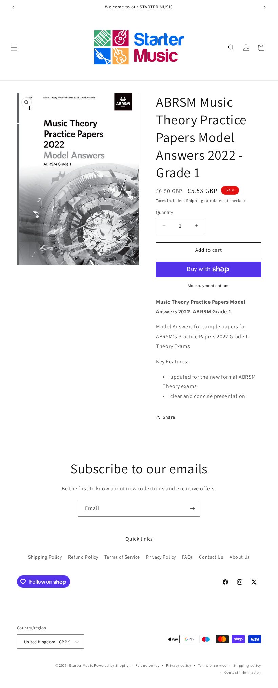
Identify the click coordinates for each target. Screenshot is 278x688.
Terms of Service (122, 557)
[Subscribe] (192, 509)
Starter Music (81, 665)
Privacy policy (178, 665)
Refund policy (147, 665)
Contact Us (211, 557)
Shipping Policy (45, 557)
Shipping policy (247, 665)
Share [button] (169, 417)
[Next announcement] (264, 7)
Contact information (242, 672)
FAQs (187, 557)
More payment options (209, 285)
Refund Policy (83, 557)
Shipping (194, 200)
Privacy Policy (161, 557)
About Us (240, 557)
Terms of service (212, 665)
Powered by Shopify (111, 665)
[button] (14, 47)
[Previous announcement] (13, 7)
